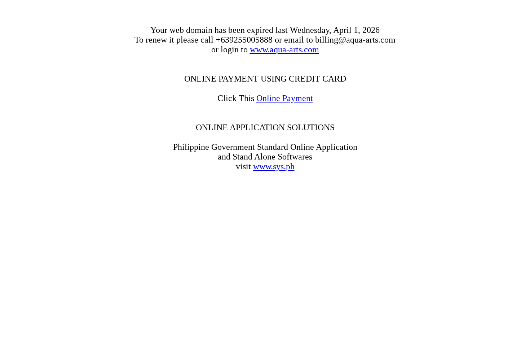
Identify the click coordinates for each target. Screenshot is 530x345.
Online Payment (284, 98)
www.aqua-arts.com (284, 49)
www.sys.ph (274, 166)
